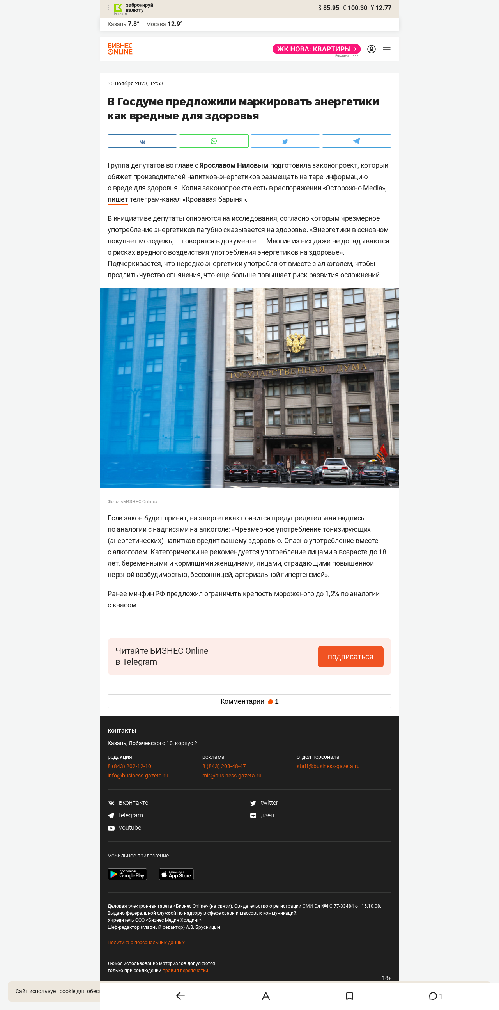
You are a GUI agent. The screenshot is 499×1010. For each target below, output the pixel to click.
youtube (129, 827)
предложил (184, 593)
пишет (118, 199)
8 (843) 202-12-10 (129, 766)
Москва (156, 24)
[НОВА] (314, 49)
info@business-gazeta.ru (138, 775)
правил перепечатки (185, 970)
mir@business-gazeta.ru (232, 775)
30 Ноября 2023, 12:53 (135, 83)
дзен (266, 815)
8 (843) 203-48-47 (224, 766)
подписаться (350, 656)
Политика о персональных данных (146, 942)
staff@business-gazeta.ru (328, 766)
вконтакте (132, 802)
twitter (268, 802)
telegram (130, 815)
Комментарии (250, 701)
